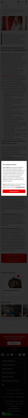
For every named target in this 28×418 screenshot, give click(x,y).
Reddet (4, 184)
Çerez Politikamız (6, 167)
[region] (14, 178)
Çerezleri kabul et (14, 191)
